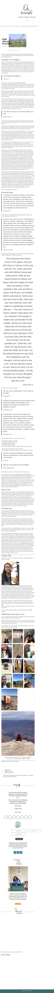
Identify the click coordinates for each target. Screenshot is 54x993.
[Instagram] (15, 852)
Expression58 (16, 775)
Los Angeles (30, 775)
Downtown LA (9, 494)
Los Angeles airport (7, 518)
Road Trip (5, 776)
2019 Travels (6, 775)
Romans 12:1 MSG (8, 249)
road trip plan (6, 530)
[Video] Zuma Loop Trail (18, 942)
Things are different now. (25, 68)
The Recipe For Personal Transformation (20, 471)
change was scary (20, 70)
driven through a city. (18, 93)
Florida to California (24, 775)
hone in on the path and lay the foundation (23, 621)
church (30, 159)
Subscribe (19, 839)
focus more (20, 620)
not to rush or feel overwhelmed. (22, 625)
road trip (19, 95)
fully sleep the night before (18, 63)
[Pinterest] (18, 852)
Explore (6, 772)
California (11, 775)
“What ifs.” (28, 533)
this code (10, 758)
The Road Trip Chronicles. (26, 757)
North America (11, 772)
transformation (14, 189)
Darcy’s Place (15, 491)
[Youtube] (21, 852)
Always (17, 761)
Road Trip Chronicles (12, 776)
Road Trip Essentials (10, 761)
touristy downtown (5, 496)
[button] (27, 20)
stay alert (3, 521)
